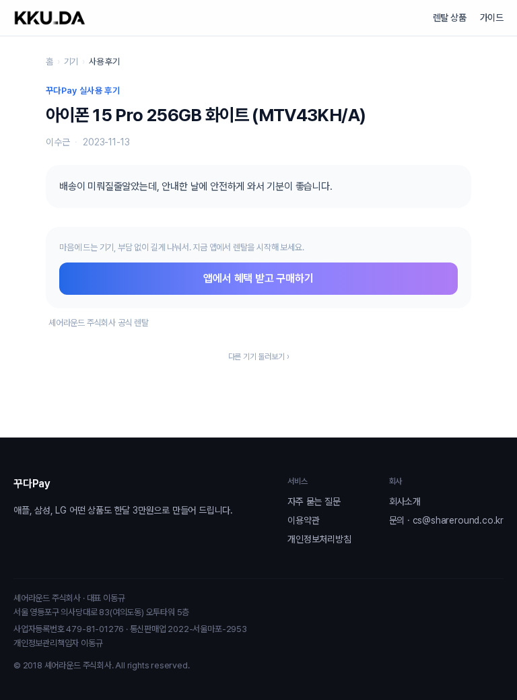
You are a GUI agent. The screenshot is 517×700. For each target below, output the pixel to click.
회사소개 (405, 501)
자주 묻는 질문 (313, 501)
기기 (71, 62)
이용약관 (303, 520)
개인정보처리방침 (319, 539)
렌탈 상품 (450, 17)
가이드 (492, 17)
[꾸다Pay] (49, 17)
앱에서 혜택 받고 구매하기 (258, 278)
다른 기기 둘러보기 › (258, 356)
